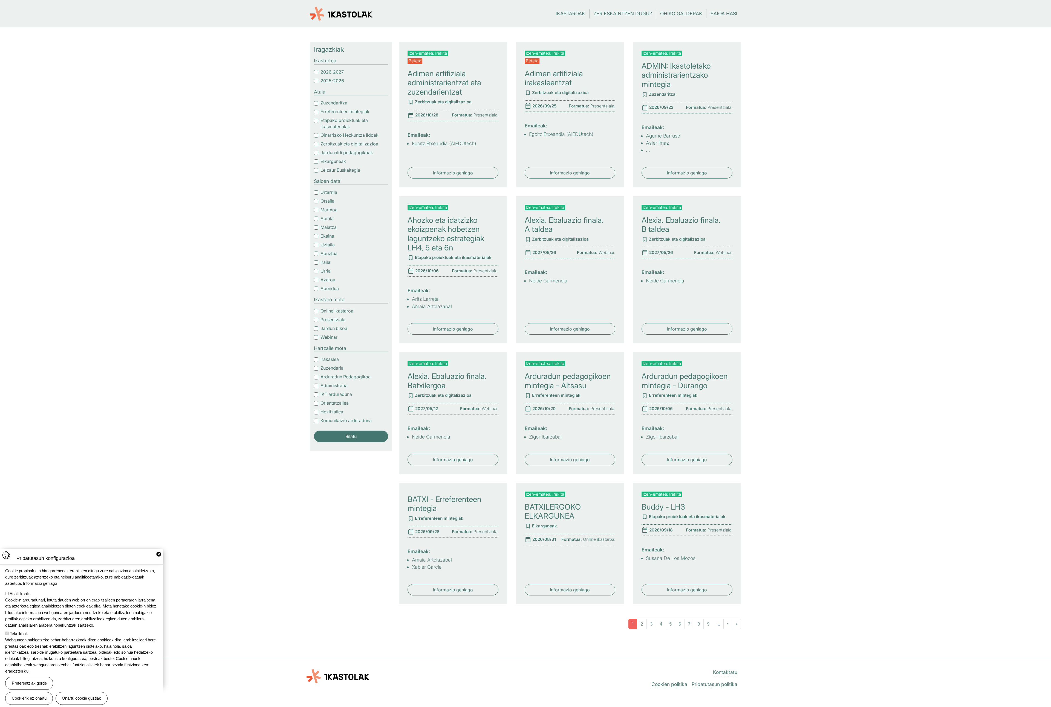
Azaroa (328, 279)
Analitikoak (19, 593)
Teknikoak (19, 633)
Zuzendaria (332, 368)
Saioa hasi (724, 13)
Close (158, 554)
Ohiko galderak (681, 13)
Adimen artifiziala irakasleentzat (554, 78)
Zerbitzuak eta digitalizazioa (349, 144)
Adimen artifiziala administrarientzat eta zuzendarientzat (444, 83)
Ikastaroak (570, 13)
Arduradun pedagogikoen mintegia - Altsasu (568, 381)
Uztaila (328, 244)
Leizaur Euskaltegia (340, 170)
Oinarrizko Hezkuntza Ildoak (350, 135)
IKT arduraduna (336, 394)
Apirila (327, 218)
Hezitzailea (332, 411)
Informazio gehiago (453, 173)
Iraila (325, 262)
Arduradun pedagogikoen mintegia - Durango (685, 381)
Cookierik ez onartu (29, 698)
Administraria (334, 385)
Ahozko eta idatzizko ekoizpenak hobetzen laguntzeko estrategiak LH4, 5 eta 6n (446, 233)
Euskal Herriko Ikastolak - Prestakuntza (341, 10)
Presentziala (333, 319)
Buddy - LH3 (663, 507)
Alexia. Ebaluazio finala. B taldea (681, 224)
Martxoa (329, 209)
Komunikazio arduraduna (346, 420)
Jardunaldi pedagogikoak (347, 152)
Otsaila (327, 201)
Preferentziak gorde (29, 683)
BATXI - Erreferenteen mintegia (444, 504)
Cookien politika (669, 684)
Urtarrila (329, 192)
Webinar (329, 337)
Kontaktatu (725, 672)
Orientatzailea (335, 403)
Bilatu (351, 436)
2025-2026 (332, 80)
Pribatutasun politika (714, 684)
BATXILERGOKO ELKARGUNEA (553, 511)
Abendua (330, 288)
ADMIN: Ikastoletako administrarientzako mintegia (676, 75)
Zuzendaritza (334, 103)
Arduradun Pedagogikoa (346, 376)
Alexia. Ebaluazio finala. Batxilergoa (447, 381)
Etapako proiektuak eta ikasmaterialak (344, 123)
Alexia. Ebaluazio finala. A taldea (564, 224)
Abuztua (329, 253)
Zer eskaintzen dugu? (622, 13)
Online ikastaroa (337, 311)
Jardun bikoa (334, 328)
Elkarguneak (333, 161)
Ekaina (327, 236)
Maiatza (329, 227)
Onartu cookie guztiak (81, 698)
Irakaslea (330, 359)
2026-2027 (332, 72)
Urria (326, 271)
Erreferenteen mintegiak (345, 111)
